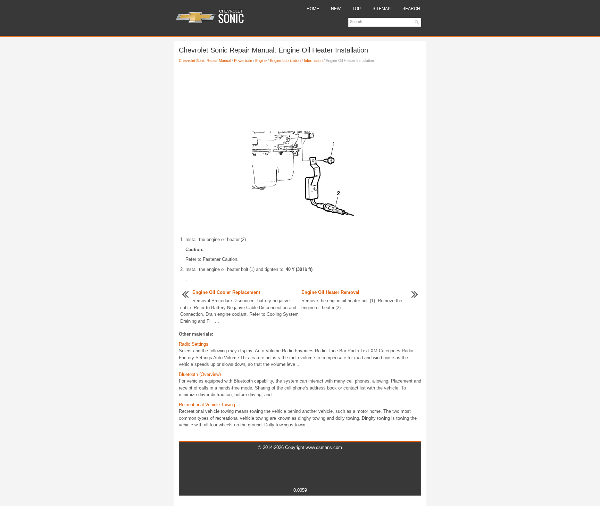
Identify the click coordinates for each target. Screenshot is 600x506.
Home (313, 8)
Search (411, 8)
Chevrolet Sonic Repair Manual (205, 60)
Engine (261, 60)
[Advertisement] (300, 91)
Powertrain (243, 60)
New (336, 8)
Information (313, 60)
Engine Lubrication (285, 60)
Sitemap (382, 8)
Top (356, 8)
